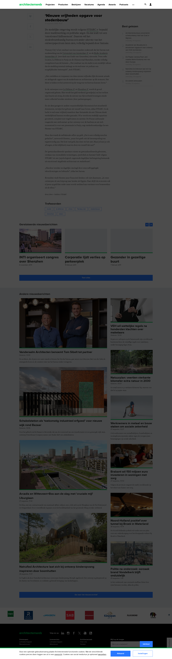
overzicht (58, 654)
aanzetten (102, 654)
